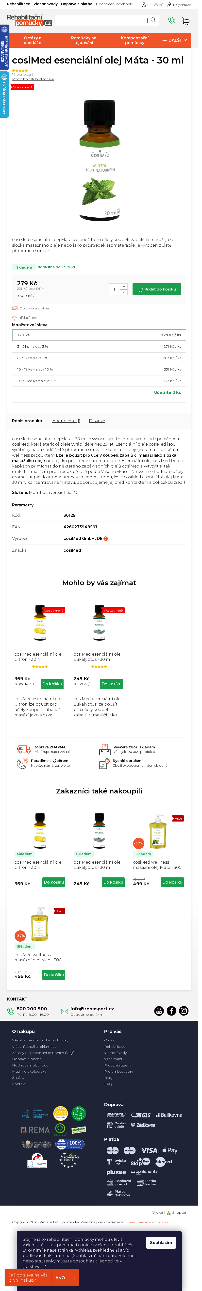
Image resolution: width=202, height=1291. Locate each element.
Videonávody (46, 4)
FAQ (108, 1084)
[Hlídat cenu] (24, 318)
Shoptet (179, 1212)
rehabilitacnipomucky (184, 1011)
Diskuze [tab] (97, 421)
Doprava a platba (76, 4)
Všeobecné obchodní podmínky (40, 1040)
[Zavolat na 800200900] (172, 21)
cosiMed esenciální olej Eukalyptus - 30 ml (98, 865)
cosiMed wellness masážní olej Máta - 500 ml (157, 865)
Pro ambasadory (118, 1071)
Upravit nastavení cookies (146, 1222)
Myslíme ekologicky (29, 1071)
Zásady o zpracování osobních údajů (43, 1052)
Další (174, 40)
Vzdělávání (113, 1059)
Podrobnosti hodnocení (33, 79)
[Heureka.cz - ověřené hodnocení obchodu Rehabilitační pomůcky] (60, 1112)
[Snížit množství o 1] (123, 292)
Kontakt (19, 1084)
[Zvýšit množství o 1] (123, 286)
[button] (40, 881)
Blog (108, 1077)
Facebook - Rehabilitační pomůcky (171, 1011)
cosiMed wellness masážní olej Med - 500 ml (38, 957)
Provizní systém (117, 1065)
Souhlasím (161, 1242)
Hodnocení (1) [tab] (66, 421)
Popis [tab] (17, 421)
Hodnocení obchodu (114, 4)
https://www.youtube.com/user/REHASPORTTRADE (159, 1011)
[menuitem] (32, 40)
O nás (109, 1040)
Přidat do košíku (160, 289)
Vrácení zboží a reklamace (34, 1046)
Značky (18, 1077)
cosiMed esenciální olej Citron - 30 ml (39, 865)
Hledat (153, 21)
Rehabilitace (18, 4)
